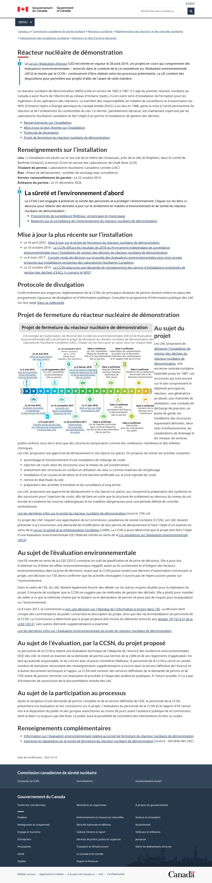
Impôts (22, 861)
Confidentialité (115, 874)
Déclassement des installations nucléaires (44, 38)
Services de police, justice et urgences (99, 839)
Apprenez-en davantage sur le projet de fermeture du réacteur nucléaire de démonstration (88, 741)
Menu (26, 22)
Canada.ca (24, 31)
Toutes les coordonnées (32, 805)
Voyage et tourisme (29, 832)
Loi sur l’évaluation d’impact (48, 63)
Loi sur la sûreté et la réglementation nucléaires (66, 530)
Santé (21, 854)
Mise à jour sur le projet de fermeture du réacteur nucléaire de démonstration (104, 242)
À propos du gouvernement (151, 805)
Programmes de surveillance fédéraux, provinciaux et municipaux (78, 216)
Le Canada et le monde (90, 854)
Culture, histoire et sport (91, 832)
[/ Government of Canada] (45, 10)
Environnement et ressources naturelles (100, 817)
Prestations (24, 846)
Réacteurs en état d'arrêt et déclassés (94, 38)
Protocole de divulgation (41, 132)
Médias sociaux (27, 874)
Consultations (85, 781)
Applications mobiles (51, 874)
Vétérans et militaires (147, 832)
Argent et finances (87, 861)
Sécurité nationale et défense (94, 824)
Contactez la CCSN (28, 781)
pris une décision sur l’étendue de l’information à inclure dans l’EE (112, 609)
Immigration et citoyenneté (34, 824)
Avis (101, 874)
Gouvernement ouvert (148, 781)
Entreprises (24, 839)
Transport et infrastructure (92, 846)
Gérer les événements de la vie (153, 846)
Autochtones (143, 824)
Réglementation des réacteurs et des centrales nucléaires (149, 31)
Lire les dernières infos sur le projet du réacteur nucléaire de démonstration (72, 513)
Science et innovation (147, 817)
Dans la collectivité (50, 303)
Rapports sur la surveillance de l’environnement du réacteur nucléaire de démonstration (94, 221)
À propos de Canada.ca (81, 874)
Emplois (22, 817)
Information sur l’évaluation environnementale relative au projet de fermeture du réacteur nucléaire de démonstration (109, 736)
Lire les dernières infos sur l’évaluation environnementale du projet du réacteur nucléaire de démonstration (94, 631)
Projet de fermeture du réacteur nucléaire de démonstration (67, 137)
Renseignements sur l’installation (48, 122)
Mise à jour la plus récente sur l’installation (54, 127)
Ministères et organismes (91, 805)
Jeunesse (140, 839)
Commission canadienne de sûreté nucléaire (59, 31)
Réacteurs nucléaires (100, 31)
